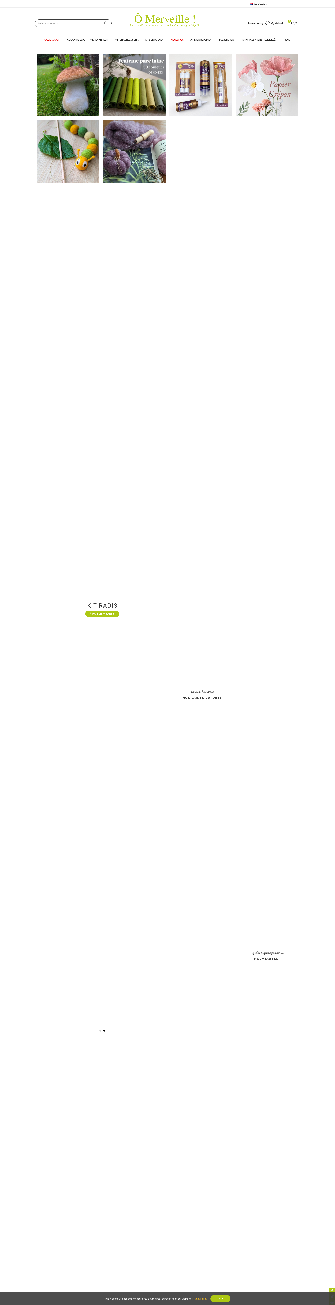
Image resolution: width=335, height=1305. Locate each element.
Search (106, 23)
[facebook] (332, 1290)
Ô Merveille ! (165, 18)
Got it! (221, 1298)
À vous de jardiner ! (102, 863)
